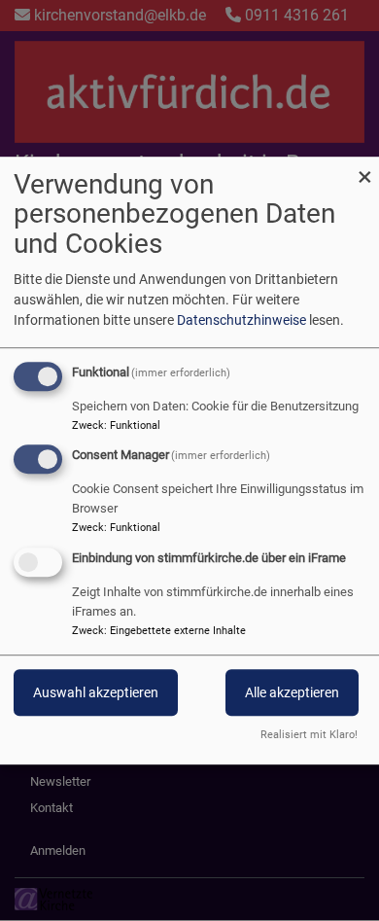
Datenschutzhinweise (241, 320)
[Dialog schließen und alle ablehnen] (364, 169)
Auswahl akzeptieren (95, 692)
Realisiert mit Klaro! (309, 734)
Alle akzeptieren (292, 692)
